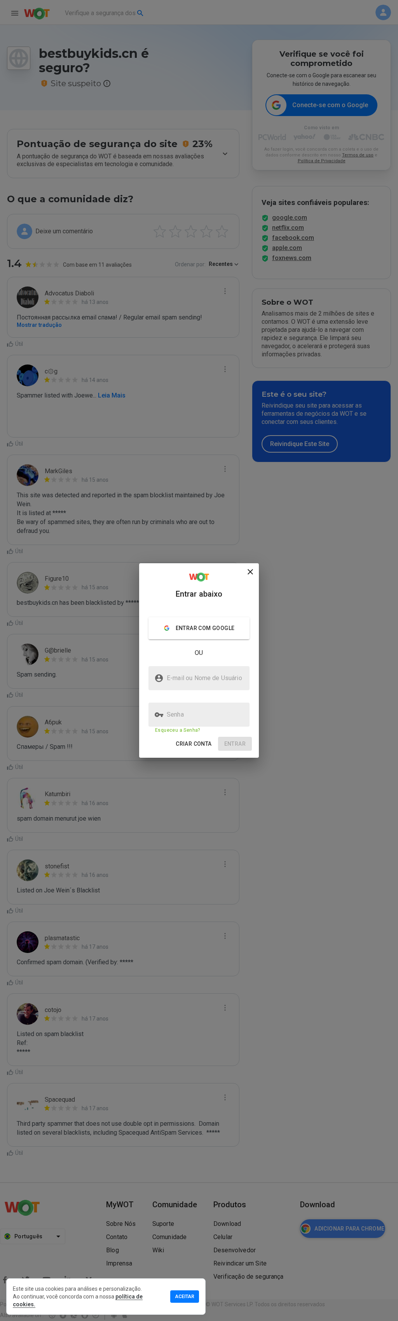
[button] (194, 744)
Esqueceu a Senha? (177, 730)
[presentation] (199, 660)
